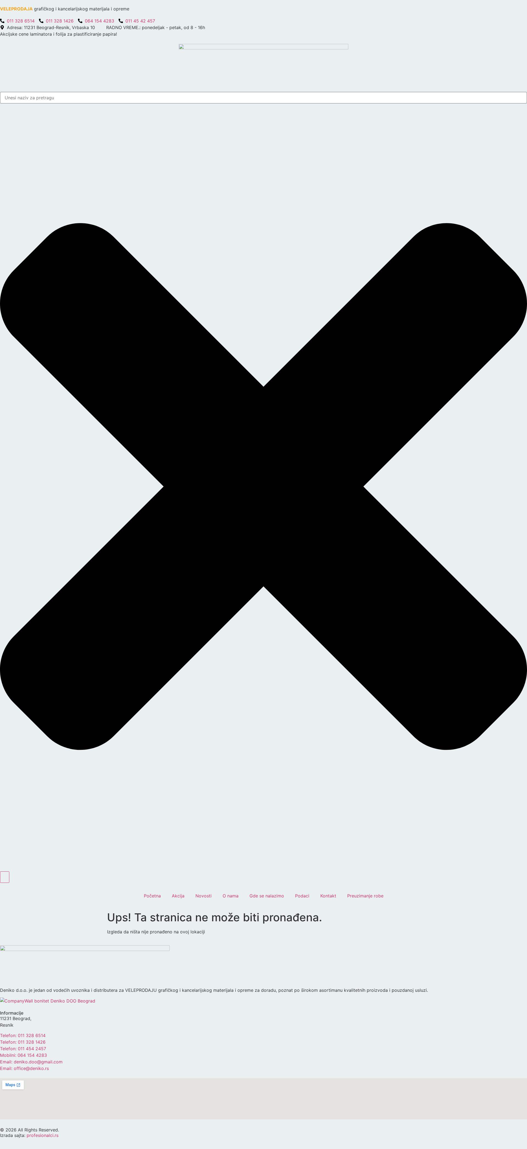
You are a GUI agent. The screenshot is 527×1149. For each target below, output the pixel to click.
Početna (152, 896)
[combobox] (263, 97)
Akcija (178, 896)
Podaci (302, 896)
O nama (231, 896)
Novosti (203, 896)
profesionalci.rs (42, 1135)
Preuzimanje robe (365, 896)
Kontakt (328, 896)
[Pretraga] (4, 877)
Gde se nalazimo (267, 896)
